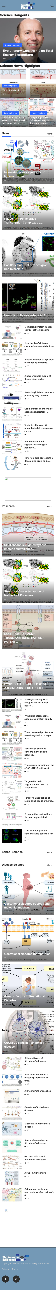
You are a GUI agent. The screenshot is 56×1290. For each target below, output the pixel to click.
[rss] (16, 1279)
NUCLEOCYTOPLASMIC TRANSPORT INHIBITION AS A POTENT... (24, 637)
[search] (52, 5)
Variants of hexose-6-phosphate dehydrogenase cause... (38, 428)
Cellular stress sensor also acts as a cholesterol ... (38, 410)
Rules (15, 1269)
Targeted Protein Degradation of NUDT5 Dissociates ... (36, 784)
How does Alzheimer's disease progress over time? (36, 1077)
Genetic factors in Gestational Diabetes (24, 998)
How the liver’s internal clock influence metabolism (39, 345)
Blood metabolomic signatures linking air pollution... (35, 444)
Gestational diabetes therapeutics (27, 953)
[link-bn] (28, 489)
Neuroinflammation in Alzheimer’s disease (36, 1141)
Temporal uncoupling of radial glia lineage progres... (39, 799)
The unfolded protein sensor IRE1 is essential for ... (38, 833)
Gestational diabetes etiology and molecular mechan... (27, 905)
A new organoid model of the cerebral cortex (37, 377)
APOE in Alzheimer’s (35, 1172)
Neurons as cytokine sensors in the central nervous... (35, 751)
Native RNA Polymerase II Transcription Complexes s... (23, 220)
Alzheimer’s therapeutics (37, 1091)
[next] (52, 41)
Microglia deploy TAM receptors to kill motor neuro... (36, 702)
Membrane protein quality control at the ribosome (38, 328)
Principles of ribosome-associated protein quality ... (38, 718)
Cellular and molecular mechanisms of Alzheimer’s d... (39, 1192)
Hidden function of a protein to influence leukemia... (39, 361)
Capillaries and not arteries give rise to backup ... (25, 267)
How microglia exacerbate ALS (24, 315)
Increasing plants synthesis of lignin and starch (24, 174)
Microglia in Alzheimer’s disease (37, 1125)
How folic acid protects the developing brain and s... (38, 459)
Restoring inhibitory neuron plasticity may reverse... (39, 394)
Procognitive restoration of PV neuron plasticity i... (38, 816)
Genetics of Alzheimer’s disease (36, 1109)
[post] (28, 40)
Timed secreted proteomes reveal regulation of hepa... (38, 734)
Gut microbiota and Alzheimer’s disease (35, 1158)
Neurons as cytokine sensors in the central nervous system (13, 120)
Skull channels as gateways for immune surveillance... (25, 546)
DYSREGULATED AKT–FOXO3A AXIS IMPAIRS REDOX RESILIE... (25, 686)
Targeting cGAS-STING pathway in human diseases (39, 120)
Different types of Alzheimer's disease (35, 1059)
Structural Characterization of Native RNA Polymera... (24, 593)
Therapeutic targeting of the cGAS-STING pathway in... (39, 766)
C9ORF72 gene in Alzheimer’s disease (24, 1044)
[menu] (4, 5)
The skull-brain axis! (14, 90)
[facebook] (5, 1279)
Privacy (5, 1269)
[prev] (4, 41)
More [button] (49, 133)
